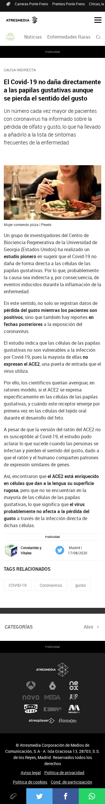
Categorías (19, 627)
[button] (96, 19)
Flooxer (67, 720)
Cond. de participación (71, 782)
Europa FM (52, 709)
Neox (74, 685)
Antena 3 (31, 685)
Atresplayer (42, 720)
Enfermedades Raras (68, 37)
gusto (80, 585)
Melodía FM (74, 709)
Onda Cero (31, 709)
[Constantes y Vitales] (10, 37)
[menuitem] (32, 36)
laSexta (52, 685)
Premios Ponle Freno (68, 3)
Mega (52, 697)
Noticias (33, 37)
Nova (31, 697)
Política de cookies (30, 782)
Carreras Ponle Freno (31, 3)
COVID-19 (18, 585)
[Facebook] (65, 796)
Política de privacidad (64, 772)
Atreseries (74, 697)
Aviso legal (31, 772)
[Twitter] (39, 796)
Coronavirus (51, 585)
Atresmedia (52, 670)
